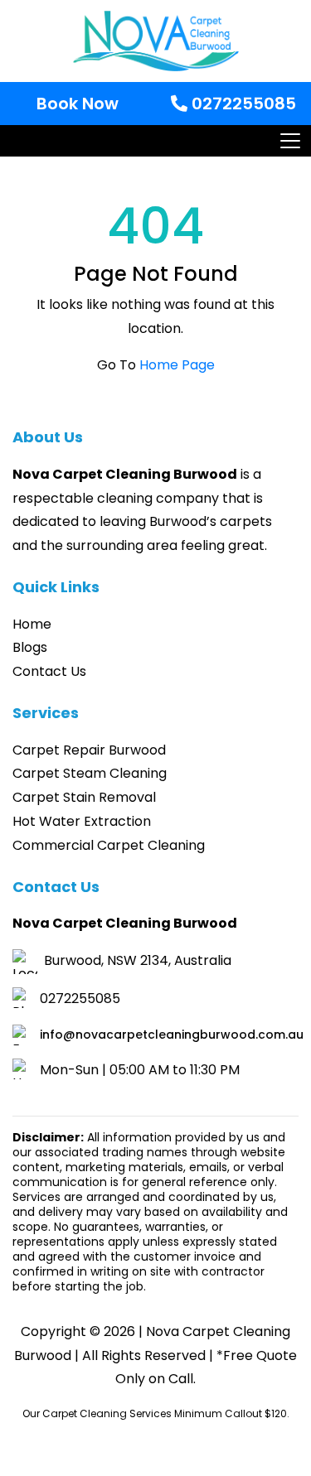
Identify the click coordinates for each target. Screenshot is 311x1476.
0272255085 (241, 103)
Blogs (29, 647)
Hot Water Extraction (81, 821)
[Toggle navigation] (289, 141)
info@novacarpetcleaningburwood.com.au (172, 1034)
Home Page (177, 364)
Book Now (77, 103)
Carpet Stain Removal (84, 797)
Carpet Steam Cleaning (89, 773)
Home (31, 624)
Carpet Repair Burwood (89, 750)
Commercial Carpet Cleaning (108, 845)
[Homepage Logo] (156, 41)
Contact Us (49, 671)
